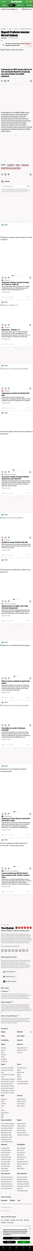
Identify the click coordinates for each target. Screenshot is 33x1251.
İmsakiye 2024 (5, 1148)
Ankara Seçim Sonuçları (7, 1081)
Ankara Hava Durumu (7, 1179)
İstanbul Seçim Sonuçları (8, 1079)
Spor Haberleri (22, 1173)
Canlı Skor (20, 1188)
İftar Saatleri (4, 1168)
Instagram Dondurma (23, 1135)
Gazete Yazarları (21, 1101)
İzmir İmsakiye (5, 1155)
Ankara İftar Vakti (6, 1159)
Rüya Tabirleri (21, 1168)
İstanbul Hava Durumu (7, 1177)
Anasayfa (3, 29)
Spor (10, 29)
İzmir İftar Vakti (5, 1166)
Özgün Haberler (21, 1123)
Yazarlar (20, 1095)
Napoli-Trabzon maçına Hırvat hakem (26, 29)
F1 (1, 1108)
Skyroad (26, 1220)
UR (30, 927)
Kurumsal (4, 1200)
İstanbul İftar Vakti (6, 1157)
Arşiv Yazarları (21, 1106)
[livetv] (27, 2)
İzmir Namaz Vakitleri (7, 1128)
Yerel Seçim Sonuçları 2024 (7, 1071)
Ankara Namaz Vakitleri (7, 1126)
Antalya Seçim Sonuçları (8, 1090)
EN (19, 927)
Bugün (3, 1031)
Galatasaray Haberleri (23, 1181)
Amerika (3, 1054)
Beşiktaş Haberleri (22, 1179)
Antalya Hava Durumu (7, 1186)
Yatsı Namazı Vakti (6, 1139)
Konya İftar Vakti (5, 1162)
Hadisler (19, 1166)
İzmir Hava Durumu (6, 1181)
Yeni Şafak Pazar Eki (22, 1084)
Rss (19, 1200)
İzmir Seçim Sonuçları (7, 1084)
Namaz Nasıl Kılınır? (22, 1162)
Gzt (2, 1220)
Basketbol (4, 1099)
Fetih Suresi (20, 1159)
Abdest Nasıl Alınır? (22, 1164)
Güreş (2, 1110)
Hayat (19, 1064)
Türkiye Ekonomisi (22, 1048)
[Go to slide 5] (16, 275)
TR (16, 927)
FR (25, 927)
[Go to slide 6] (17, 275)
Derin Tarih (19, 1220)
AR (22, 927)
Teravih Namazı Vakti (7, 1142)
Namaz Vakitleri (6, 1120)
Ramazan (4, 1144)
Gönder (28, 186)
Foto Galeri (21, 1036)
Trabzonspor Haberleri (23, 1186)
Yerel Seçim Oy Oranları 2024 (7, 1076)
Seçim (3, 1064)
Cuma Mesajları (21, 1148)
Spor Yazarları (21, 1103)
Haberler (20, 1040)
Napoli (18, 165)
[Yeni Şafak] (16, 2)
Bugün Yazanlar (21, 1099)
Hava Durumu (5, 1173)
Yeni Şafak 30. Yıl (22, 1068)
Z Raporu (7, 1220)
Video (3, 1036)
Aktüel (19, 1070)
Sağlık (19, 1074)
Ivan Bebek (11, 165)
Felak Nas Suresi (21, 1157)
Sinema (19, 1077)
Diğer (2, 1115)
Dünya (3, 1044)
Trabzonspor (25, 165)
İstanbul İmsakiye (6, 1150)
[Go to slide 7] (18, 275)
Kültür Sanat (20, 1072)
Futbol (16, 29)
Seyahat (19, 1079)
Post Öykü (10, 1222)
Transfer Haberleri (22, 1177)
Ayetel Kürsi (20, 1155)
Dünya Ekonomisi (22, 1050)
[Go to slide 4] (17, 676)
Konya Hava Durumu (6, 1188)
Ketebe (13, 1220)
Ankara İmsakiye (5, 1152)
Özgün (19, 1120)
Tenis (2, 1106)
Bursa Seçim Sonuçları (7, 1088)
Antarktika (4, 1059)
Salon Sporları (5, 1113)
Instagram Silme (21, 1132)
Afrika (2, 1057)
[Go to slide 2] (15, 599)
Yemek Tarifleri (21, 1126)
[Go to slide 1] (12, 275)
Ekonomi (20, 1044)
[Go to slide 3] (16, 599)
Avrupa (3, 1050)
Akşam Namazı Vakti (6, 1137)
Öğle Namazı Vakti (6, 1132)
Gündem (20, 1031)
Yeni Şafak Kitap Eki (22, 1081)
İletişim (12, 1200)
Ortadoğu (3, 1048)
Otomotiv (19, 1052)
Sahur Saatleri (5, 1171)
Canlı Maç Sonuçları (22, 1191)
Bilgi (2, 1117)
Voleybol (3, 1103)
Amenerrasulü (21, 1152)
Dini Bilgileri (21, 1144)
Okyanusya (4, 1061)
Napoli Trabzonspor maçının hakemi (11, 168)
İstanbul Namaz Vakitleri (7, 1123)
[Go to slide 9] (20, 275)
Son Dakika (5, 1040)
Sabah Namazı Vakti (6, 1130)
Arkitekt (3, 1222)
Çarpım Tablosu (21, 1130)
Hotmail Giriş (20, 1128)
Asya (2, 1052)
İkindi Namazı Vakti (6, 1135)
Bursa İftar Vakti (5, 1164)
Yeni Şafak (3, 38)
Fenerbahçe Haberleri (23, 1184)
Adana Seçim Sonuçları (7, 1086)
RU (27, 927)
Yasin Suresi (20, 1150)
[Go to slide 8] (19, 275)
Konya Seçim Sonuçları (7, 1093)
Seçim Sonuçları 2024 (7, 1068)
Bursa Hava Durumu (6, 1184)
